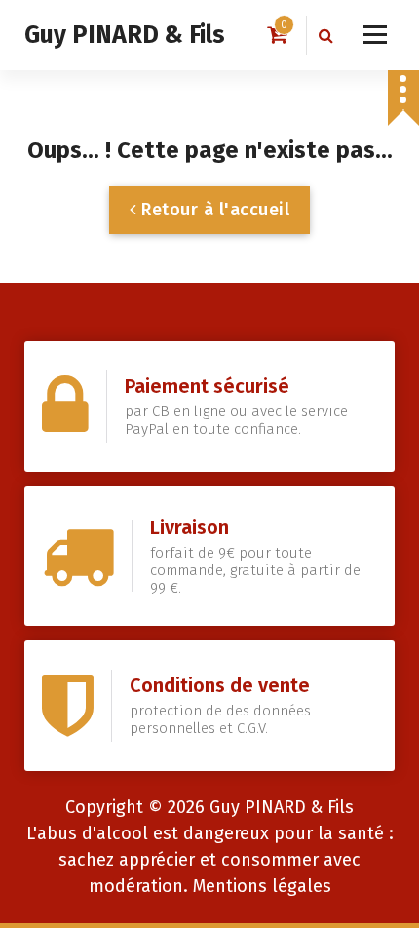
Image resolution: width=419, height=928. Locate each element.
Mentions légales (262, 886)
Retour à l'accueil (213, 209)
